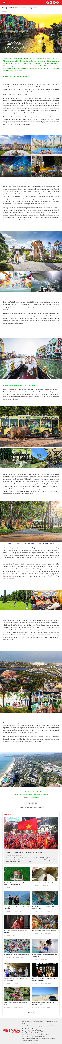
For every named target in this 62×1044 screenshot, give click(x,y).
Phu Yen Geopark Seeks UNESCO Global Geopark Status (44, 907)
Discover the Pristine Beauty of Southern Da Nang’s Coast (44, 1003)
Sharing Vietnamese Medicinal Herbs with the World (16, 907)
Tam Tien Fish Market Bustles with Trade (16, 954)
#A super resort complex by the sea (34, 807)
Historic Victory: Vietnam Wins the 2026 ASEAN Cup (26, 852)
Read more (31, 1012)
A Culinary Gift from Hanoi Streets (42, 883)
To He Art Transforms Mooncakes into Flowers (15, 931)
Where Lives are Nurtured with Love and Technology (44, 955)
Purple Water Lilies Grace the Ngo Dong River (16, 1003)
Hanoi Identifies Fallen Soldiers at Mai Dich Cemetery (15, 979)
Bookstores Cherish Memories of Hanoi (44, 930)
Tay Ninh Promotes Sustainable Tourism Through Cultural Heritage (16, 883)
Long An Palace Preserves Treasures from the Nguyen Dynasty (44, 979)
